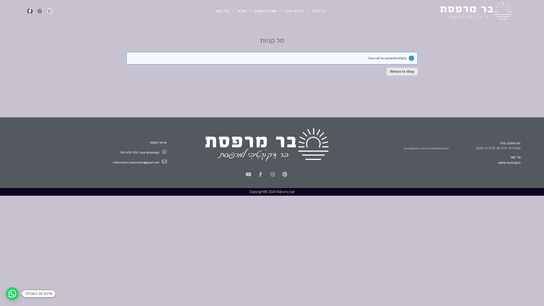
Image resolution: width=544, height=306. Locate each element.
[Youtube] (248, 174)
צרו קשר (222, 11)
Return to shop (402, 71)
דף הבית (319, 11)
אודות (241, 11)
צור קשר (515, 157)
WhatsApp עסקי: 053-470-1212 (139, 152)
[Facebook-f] (30, 11)
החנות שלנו (294, 11)
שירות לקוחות (158, 142)
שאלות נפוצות (265, 11)
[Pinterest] (49, 11)
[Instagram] (39, 11)
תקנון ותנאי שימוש (509, 163)
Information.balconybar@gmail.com (136, 162)
